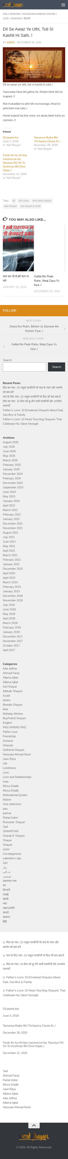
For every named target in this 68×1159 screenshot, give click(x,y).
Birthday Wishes (13, 713)
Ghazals (8, 745)
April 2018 (9, 618)
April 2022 (9, 505)
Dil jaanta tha (11, 137)
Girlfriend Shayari (13, 749)
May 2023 (9, 496)
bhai (5, 709)
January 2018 (11, 632)
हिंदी (5, 921)
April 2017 (9, 650)
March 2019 (10, 582)
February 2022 (12, 514)
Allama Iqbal (10, 677)
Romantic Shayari (14, 822)
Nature (7, 799)
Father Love (10, 731)
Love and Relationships (17, 777)
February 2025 (12, 464)
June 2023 (9, 491)
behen (6, 700)
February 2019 (12, 586)
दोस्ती (5, 899)
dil (14, 200)
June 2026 (9, 451)
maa (5, 781)
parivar (7, 813)
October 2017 (11, 645)
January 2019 (11, 591)
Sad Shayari (10, 206)
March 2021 (10, 555)
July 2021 (9, 537)
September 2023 (13, 487)
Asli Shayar (11, 13)
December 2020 (13, 568)
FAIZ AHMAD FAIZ (14, 727)
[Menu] (63, 4)
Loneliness (9, 767)
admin (11, 42)
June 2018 (9, 609)
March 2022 (10, 510)
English (7, 722)
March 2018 (10, 622)
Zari (5, 862)
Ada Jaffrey (10, 668)
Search (7, 360)
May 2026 (9, 455)
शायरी (6, 912)
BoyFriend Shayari (14, 718)
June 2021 (9, 541)
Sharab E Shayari (14, 835)
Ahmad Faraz (11, 673)
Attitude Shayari (12, 691)
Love (6, 772)
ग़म (4, 885)
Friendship (9, 736)
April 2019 (9, 577)
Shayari (7, 844)
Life (6, 18)
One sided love (12, 804)
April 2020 (9, 573)
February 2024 (12, 478)
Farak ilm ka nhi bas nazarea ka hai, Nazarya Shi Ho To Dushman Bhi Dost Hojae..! (15, 163)
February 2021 (12, 559)
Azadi (6, 695)
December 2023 (13, 482)
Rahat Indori (10, 817)
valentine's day (12, 858)
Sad (5, 826)
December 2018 (13, 595)
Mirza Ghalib (11, 786)
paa (5, 808)
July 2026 (9, 446)
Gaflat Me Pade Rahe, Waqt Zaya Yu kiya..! (46, 280)
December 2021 (13, 523)
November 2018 (13, 600)
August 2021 (10, 532)
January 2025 (11, 469)
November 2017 (13, 641)
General (8, 740)
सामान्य (6, 917)
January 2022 (11, 519)
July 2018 (9, 604)
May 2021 (9, 546)
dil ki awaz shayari (41, 200)
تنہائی (6, 871)
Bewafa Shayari (12, 704)
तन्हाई (5, 894)
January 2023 (11, 500)
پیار (5, 867)
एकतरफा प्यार (10, 880)
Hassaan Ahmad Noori (38, 13)
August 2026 (10, 442)
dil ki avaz (24, 200)
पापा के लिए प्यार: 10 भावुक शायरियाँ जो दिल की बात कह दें (32, 396)
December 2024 (13, 473)
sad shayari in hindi (30, 206)
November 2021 (13, 528)
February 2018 (12, 627)
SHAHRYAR (11, 831)
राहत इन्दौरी (9, 908)
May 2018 (9, 613)
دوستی (7, 876)
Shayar (16, 18)
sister (6, 849)
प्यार (5, 903)
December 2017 (13, 636)
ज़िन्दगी (27, 18)
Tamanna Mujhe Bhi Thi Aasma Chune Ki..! (29, 1025)
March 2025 (10, 460)
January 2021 (11, 564)
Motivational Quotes (15, 795)
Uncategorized (12, 853)
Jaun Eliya (9, 758)
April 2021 (9, 550)
